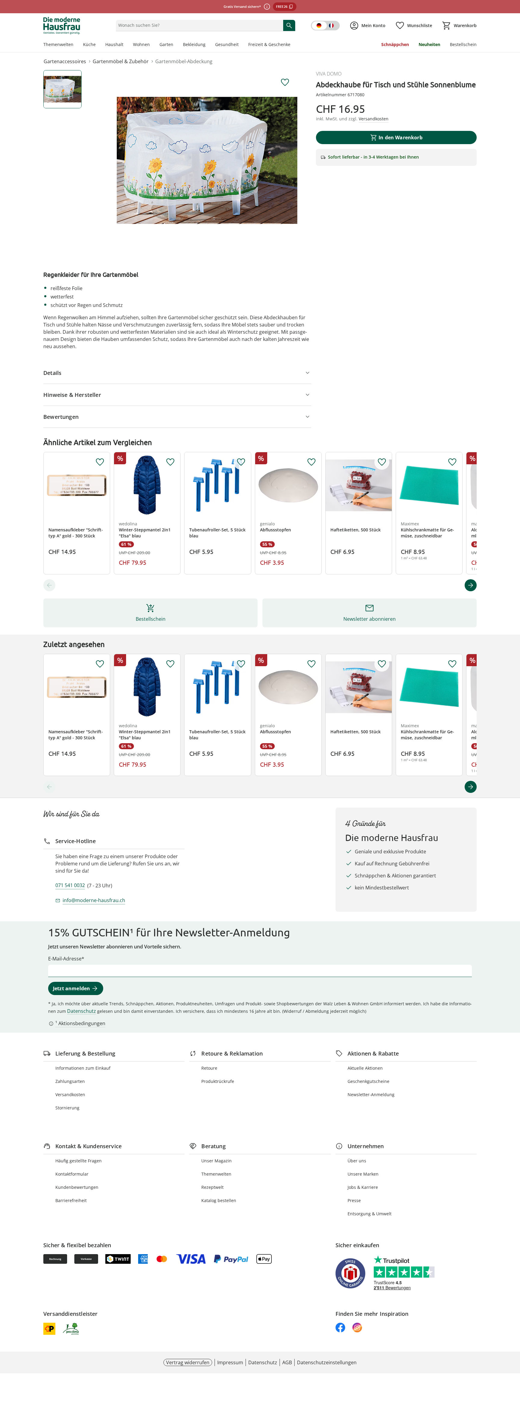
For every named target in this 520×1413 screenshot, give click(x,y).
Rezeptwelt (212, 1187)
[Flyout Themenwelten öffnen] (75, 45)
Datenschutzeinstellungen (327, 1362)
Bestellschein (463, 44)
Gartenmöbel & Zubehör (121, 61)
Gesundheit (227, 44)
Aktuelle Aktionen (365, 1068)
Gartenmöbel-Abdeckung (183, 61)
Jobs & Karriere (363, 1187)
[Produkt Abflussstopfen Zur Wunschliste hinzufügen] (311, 462)
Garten (166, 44)
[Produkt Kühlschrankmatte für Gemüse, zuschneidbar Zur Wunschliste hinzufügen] (452, 462)
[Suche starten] (289, 25)
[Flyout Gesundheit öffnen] (241, 45)
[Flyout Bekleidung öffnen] (208, 45)
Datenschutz (81, 1011)
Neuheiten (429, 44)
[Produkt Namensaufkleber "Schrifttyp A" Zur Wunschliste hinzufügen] (99, 462)
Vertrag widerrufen (187, 1362)
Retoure (209, 1068)
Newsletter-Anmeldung (371, 1094)
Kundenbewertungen (76, 1187)
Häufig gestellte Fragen (78, 1161)
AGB (287, 1362)
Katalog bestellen (218, 1200)
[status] (198, 25)
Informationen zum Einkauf (82, 1068)
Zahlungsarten (70, 1081)
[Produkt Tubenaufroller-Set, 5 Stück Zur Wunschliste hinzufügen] (241, 462)
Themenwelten (58, 44)
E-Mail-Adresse (65, 958)
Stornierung (67, 1108)
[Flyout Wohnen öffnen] (152, 45)
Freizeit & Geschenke (269, 44)
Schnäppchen (395, 44)
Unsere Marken (363, 1174)
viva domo (329, 73)
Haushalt (114, 44)
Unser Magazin (216, 1161)
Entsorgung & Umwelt (370, 1214)
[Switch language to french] (325, 26)
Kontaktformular (71, 1174)
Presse (354, 1200)
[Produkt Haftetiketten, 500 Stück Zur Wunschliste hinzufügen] (381, 462)
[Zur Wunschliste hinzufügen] (284, 82)
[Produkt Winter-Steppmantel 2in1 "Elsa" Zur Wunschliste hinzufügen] (170, 462)
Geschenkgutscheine (368, 1081)
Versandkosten (70, 1094)
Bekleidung (194, 44)
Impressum (230, 1362)
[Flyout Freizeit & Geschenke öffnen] (292, 45)
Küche (89, 44)
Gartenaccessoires (65, 61)
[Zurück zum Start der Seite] (513, 1369)
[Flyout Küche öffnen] (98, 45)
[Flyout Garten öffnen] (175, 45)
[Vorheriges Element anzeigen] (49, 585)
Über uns (357, 1161)
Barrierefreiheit (71, 1200)
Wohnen (141, 44)
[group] (207, 160)
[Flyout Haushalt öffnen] (125, 45)
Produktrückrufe (217, 1081)
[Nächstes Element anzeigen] (471, 585)
